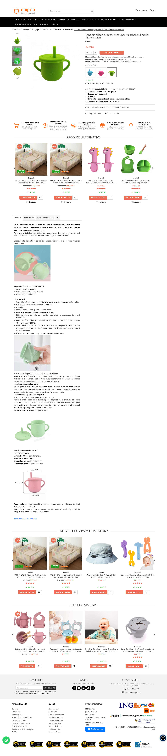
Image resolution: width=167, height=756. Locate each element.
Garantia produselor (19, 720)
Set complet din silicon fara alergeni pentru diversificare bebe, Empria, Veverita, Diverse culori (30, 650)
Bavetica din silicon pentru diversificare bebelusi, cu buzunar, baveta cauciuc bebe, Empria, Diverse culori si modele (101, 650)
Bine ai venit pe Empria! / (22, 29)
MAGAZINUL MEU (20, 704)
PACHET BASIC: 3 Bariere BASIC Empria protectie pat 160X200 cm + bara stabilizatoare (31, 181)
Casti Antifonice (108, 19)
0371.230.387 (132, 689)
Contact (15, 709)
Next (17, 78)
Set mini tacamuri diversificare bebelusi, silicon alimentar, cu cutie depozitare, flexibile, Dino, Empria (101, 181)
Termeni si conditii (18, 715)
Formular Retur (54, 732)
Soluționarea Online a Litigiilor (23, 729)
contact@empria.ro (132, 692)
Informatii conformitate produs (25, 518)
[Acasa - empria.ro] (24, 11)
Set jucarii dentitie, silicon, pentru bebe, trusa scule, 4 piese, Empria (137, 576)
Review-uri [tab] (48, 217)
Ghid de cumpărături (56, 715)
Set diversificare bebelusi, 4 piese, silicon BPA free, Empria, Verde (136, 181)
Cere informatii (113, 113)
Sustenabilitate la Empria (21, 723)
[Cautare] (91, 11)
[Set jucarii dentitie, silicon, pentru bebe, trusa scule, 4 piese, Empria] (137, 553)
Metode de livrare (55, 726)
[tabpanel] (53, 61)
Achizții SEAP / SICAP (19, 726)
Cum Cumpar (53, 709)
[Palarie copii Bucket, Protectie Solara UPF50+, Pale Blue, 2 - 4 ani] (101, 553)
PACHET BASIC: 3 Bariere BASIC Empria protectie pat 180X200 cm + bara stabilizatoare (66, 181)
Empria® (88, 41)
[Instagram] (93, 688)
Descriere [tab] (17, 218)
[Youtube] (79, 688)
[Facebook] (74, 688)
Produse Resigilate (22, 24)
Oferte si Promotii (127, 19)
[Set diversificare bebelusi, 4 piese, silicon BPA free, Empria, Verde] (136, 159)
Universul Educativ (49, 24)
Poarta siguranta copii (69, 19)
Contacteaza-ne (97, 729)
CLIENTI (52, 704)
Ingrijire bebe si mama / (43, 29)
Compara (32, 202)
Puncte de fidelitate (56, 720)
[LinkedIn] (83, 688)
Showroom (53, 712)
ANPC (14, 732)
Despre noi (16, 712)
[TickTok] (88, 688)
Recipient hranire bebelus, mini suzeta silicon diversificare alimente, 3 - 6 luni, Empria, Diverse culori (66, 650)
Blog (35, 24)
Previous (17, 34)
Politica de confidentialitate (22, 717)
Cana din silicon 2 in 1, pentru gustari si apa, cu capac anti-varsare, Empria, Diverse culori (137, 650)
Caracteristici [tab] (29, 217)
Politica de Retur (55, 729)
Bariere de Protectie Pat (45, 19)
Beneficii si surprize (55, 717)
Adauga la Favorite (94, 113)
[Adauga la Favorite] (40, 198)
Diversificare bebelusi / (63, 29)
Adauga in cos (112, 52)
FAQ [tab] (57, 217)
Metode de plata (55, 723)
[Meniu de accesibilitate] (163, 738)
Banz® (101, 573)
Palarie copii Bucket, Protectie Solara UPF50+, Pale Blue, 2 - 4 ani (102, 576)
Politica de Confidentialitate (39, 693)
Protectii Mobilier (90, 19)
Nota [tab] (39, 217)
